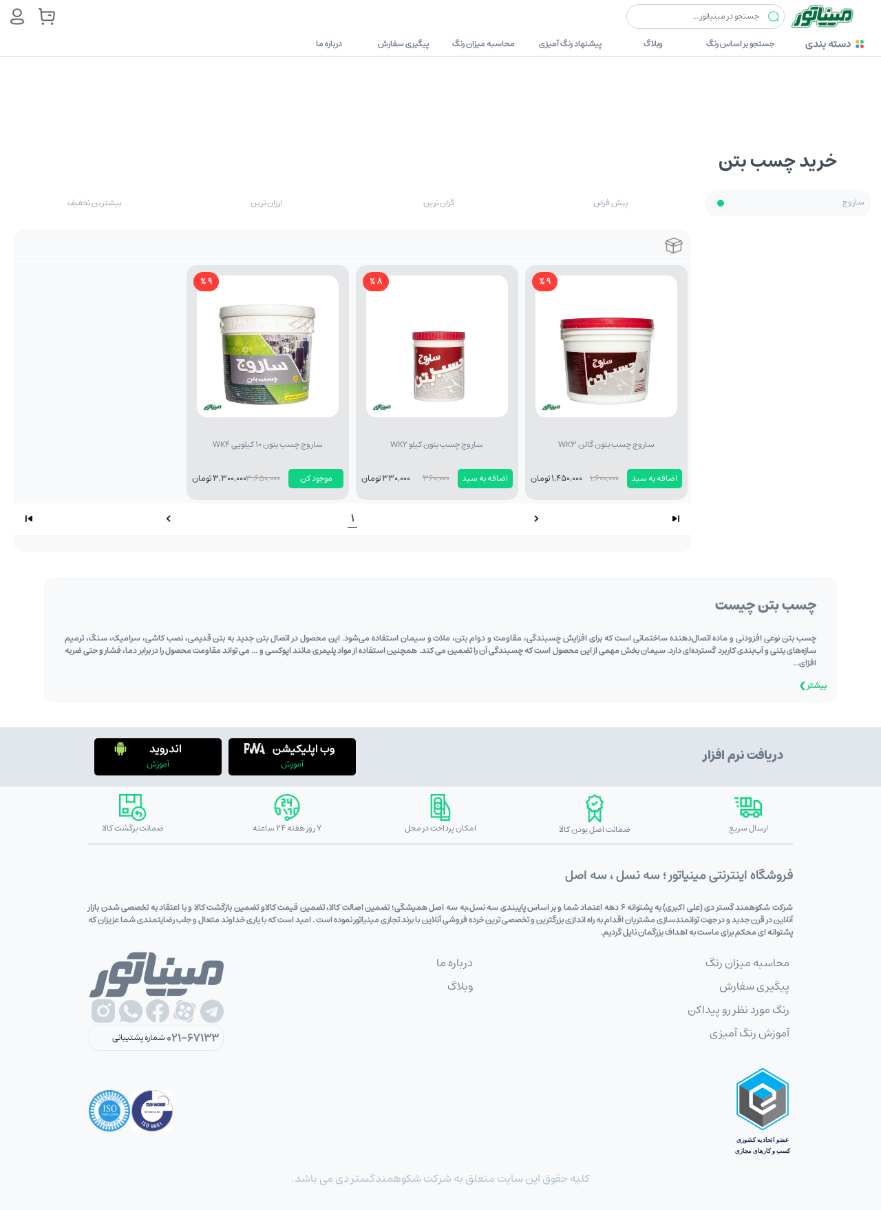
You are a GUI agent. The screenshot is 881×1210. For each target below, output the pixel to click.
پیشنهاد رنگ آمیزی (570, 43)
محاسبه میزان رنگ (483, 43)
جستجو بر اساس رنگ (740, 43)
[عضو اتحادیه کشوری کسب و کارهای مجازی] (762, 1111)
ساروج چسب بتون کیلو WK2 (436, 444)
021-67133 (193, 1037)
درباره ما (329, 43)
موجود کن (316, 478)
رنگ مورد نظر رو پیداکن (738, 1009)
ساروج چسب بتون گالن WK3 (606, 444)
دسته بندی (828, 43)
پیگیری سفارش (403, 43)
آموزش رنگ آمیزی (749, 1033)
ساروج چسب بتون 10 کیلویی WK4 (268, 444)
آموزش (292, 764)
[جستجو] (773, 17)
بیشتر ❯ (813, 685)
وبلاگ (653, 43)
